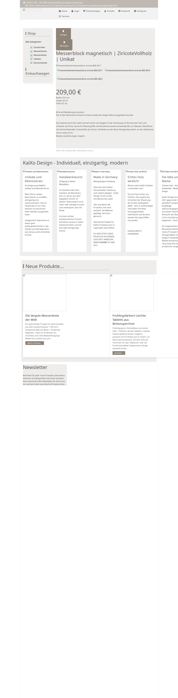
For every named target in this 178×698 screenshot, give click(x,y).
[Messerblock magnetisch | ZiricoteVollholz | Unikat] (80, 72)
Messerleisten (40, 55)
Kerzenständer (40, 62)
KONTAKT (103, 242)
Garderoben (39, 47)
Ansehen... (119, 353)
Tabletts (37, 59)
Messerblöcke (40, 51)
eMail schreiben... (34, 343)
